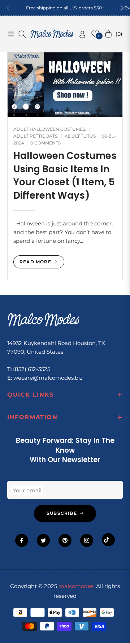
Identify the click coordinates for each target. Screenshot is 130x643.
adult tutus (80, 136)
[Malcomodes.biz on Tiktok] (108, 539)
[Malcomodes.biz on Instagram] (86, 540)
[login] (79, 34)
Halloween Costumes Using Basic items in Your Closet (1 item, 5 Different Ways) (65, 175)
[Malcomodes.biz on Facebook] (21, 540)
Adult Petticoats (35, 136)
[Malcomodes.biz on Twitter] (43, 540)
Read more (36, 261)
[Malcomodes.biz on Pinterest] (65, 540)
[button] (122, 8)
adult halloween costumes (49, 129)
